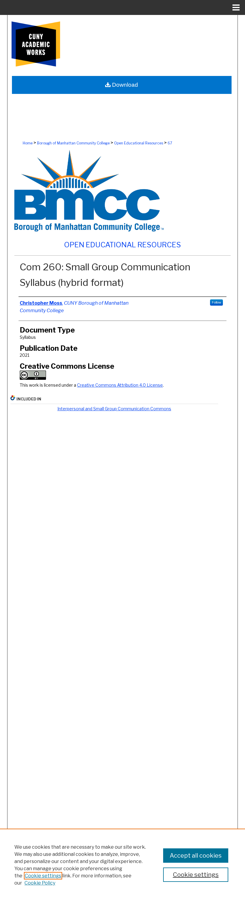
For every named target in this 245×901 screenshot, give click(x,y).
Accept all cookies (196, 855)
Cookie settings (43, 876)
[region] (122, 865)
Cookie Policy (39, 883)
